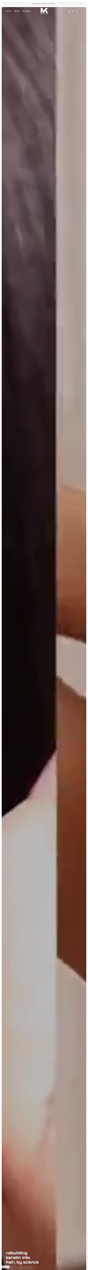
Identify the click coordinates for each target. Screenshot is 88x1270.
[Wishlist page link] (80, 11)
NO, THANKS (66, 1262)
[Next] (81, 3)
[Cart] (77, 11)
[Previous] (7, 3)
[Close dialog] (86, 1234)
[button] (8, 11)
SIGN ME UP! (66, 1257)
